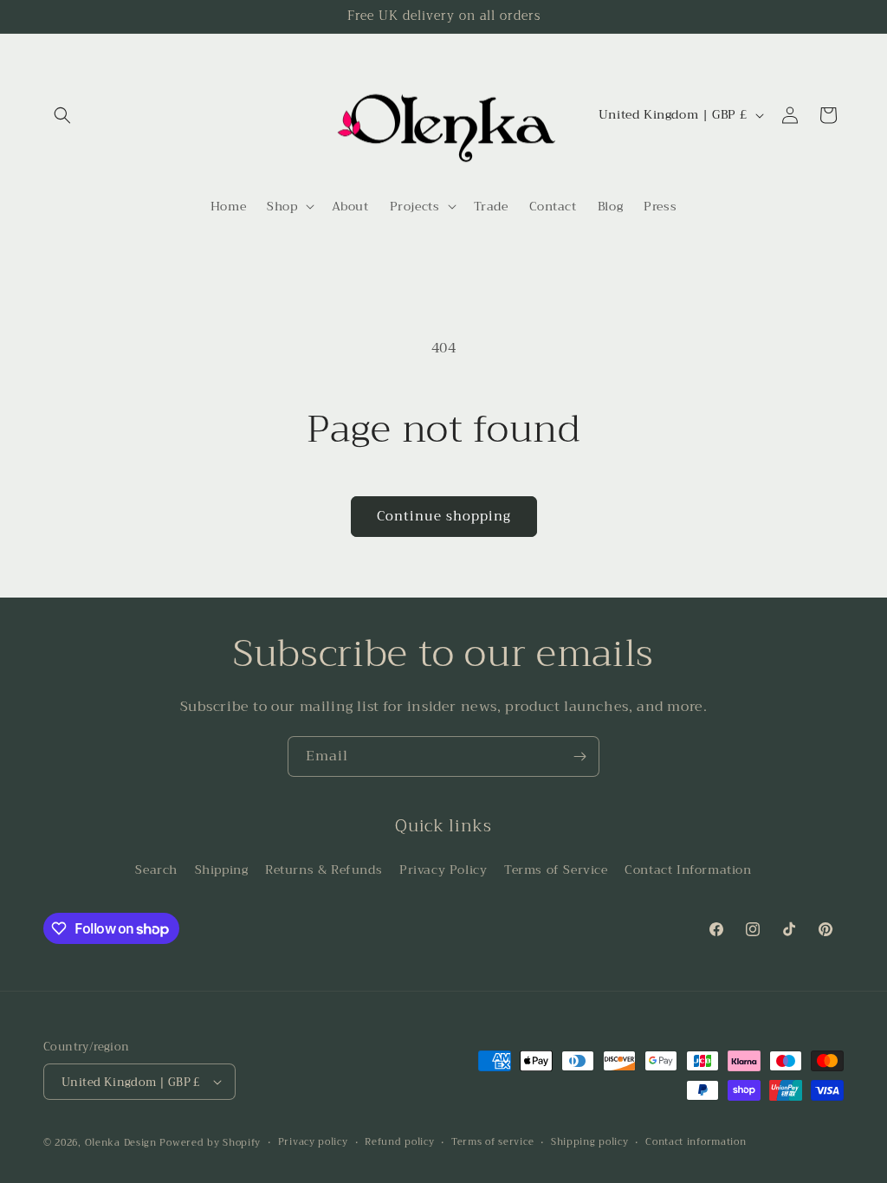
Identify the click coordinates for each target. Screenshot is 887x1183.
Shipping (222, 869)
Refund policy (399, 1142)
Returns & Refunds (323, 869)
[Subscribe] (579, 756)
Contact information (695, 1142)
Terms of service (492, 1142)
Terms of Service (556, 869)
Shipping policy (590, 1142)
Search (156, 869)
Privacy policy (313, 1142)
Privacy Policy (443, 869)
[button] (62, 115)
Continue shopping (444, 516)
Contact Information (688, 869)
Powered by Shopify (210, 1143)
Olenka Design (121, 1143)
